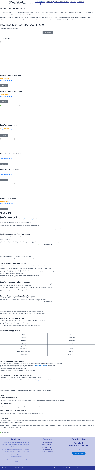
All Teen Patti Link (16, 2)
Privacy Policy (84, 467)
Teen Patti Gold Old (47, 449)
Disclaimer (66, 467)
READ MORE (5, 213)
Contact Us (81, 1)
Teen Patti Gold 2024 (47, 451)
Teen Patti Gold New (47, 447)
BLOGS (37, 4)
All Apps (73, 1)
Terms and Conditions (74, 467)
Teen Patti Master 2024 (47, 446)
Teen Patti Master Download (62, 1)
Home (55, 467)
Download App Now (79, 453)
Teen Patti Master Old (47, 444)
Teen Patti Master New (47, 442)
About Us (49, 1)
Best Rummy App (28, 219)
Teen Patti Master (40, 1)
